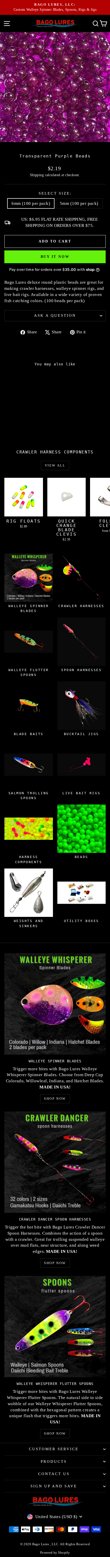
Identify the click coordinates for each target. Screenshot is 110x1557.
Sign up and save (53, 1486)
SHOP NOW (55, 1098)
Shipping (37, 175)
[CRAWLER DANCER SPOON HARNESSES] (55, 1162)
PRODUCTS (54, 1461)
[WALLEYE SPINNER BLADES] (55, 1004)
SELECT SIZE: (55, 193)
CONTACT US (54, 1474)
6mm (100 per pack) (31, 203)
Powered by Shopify (55, 1552)
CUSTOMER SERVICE (54, 1449)
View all (55, 465)
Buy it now (55, 257)
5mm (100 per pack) (79, 203)
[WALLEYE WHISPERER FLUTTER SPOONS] (55, 1326)
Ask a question (55, 315)
